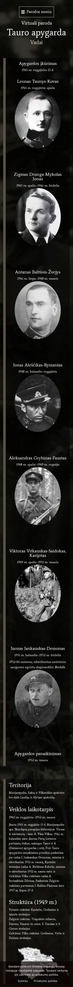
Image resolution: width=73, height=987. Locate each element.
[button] (36, 12)
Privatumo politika (45, 981)
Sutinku (23, 981)
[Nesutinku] (68, 974)
